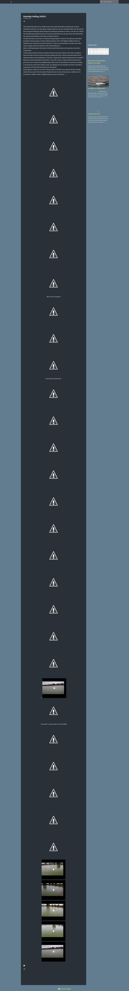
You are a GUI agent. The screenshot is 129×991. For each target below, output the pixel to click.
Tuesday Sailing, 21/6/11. (94, 113)
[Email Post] (24, 966)
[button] (24, 21)
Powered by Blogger (65, 989)
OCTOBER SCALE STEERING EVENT (96, 88)
